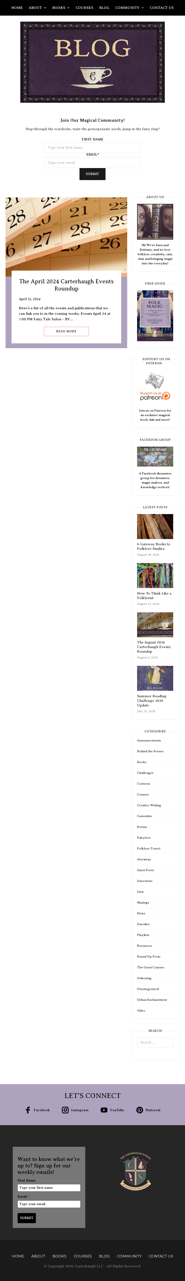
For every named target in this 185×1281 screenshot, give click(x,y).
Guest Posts (145, 870)
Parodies (143, 924)
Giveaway (144, 859)
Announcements (149, 740)
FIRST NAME (92, 139)
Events (142, 827)
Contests (143, 783)
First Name (27, 1180)
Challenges (145, 773)
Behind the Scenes (150, 751)
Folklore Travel (148, 848)
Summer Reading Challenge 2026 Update (151, 700)
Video (141, 1010)
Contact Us (162, 8)
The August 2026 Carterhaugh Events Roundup (154, 646)
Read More (66, 331)
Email (23, 1196)
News (141, 913)
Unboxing (144, 978)
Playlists (143, 935)
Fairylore (144, 837)
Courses (84, 8)
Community (127, 8)
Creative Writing (149, 805)
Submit (92, 174)
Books (58, 8)
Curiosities (144, 816)
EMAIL (92, 154)
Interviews (144, 881)
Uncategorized (148, 989)
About (35, 8)
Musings (143, 902)
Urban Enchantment (152, 1000)
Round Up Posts (148, 956)
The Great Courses (150, 967)
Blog (104, 8)
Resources (144, 945)
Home (17, 8)
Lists (140, 891)
